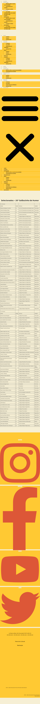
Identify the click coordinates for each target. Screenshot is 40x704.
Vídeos (7, 38)
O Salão (5, 1)
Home (4, 66)
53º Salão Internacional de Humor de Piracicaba (9, 13)
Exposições (5, 2)
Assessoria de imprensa (8, 47)
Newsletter (8, 49)
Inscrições (5, 87)
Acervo (7, 36)
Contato (5, 42)
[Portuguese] (20, 629)
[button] (20, 128)
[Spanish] (21, 629)
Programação (6, 72)
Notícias (5, 40)
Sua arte (8, 44)
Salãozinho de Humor (8, 7)
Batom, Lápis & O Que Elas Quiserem (9, 4)
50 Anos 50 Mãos (9, 9)
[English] (18, 629)
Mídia (4, 35)
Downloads (8, 39)
